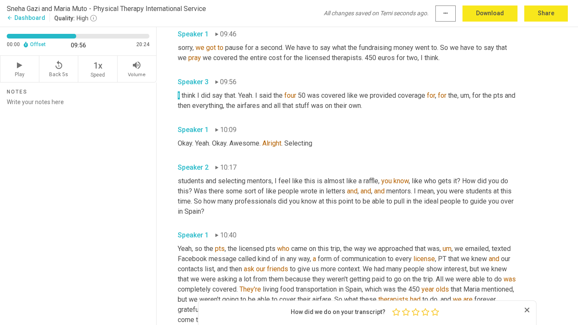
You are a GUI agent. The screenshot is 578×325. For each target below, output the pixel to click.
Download (490, 13)
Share (546, 13)
